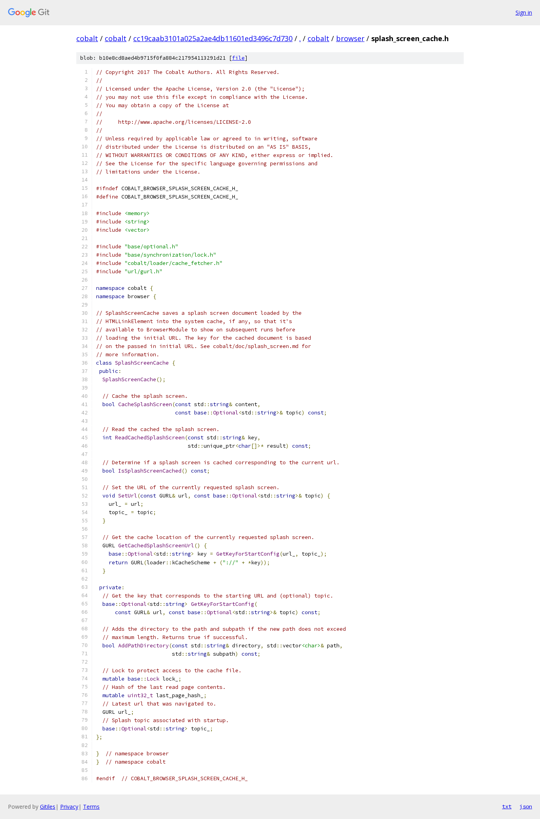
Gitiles (47, 806)
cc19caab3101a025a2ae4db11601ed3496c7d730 (213, 38)
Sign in (523, 12)
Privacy (69, 806)
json (525, 806)
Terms (91, 806)
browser (350, 38)
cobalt (87, 38)
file (238, 58)
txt (507, 806)
